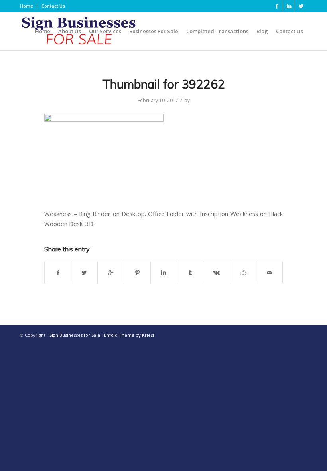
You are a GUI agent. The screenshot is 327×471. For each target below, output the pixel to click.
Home (26, 6)
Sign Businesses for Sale (74, 335)
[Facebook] (277, 6)
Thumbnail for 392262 (163, 84)
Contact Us (53, 6)
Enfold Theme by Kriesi (129, 335)
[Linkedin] (289, 6)
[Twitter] (301, 6)
